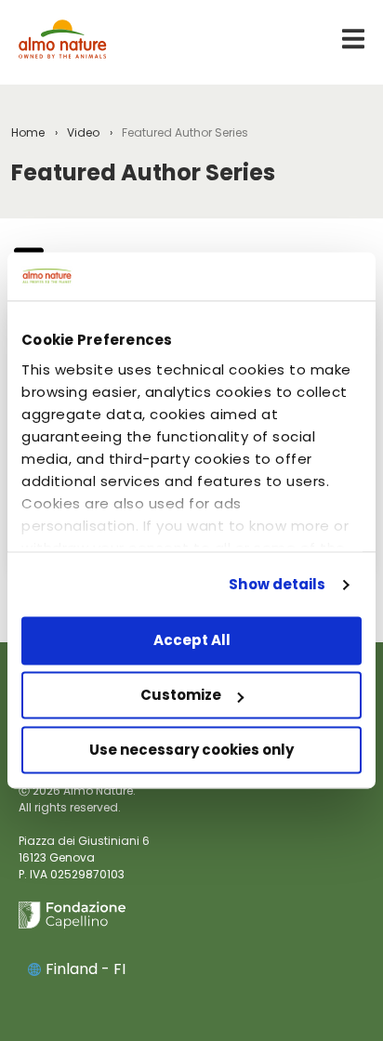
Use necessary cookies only (191, 749)
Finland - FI (85, 969)
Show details (277, 584)
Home (28, 132)
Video (83, 132)
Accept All (192, 641)
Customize (180, 695)
